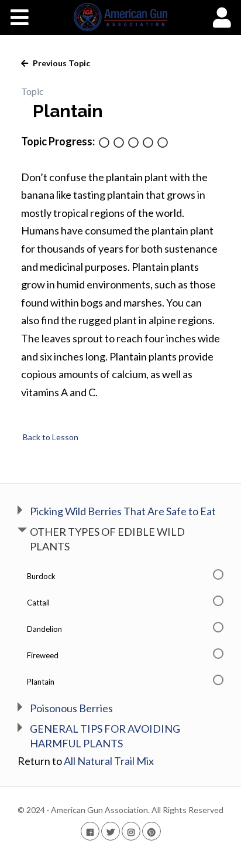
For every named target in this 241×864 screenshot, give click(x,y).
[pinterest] (151, 831)
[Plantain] (162, 143)
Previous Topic (60, 63)
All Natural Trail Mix (109, 760)
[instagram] (131, 831)
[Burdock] (104, 143)
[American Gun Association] (121, 17)
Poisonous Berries (71, 708)
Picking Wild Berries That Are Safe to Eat (123, 511)
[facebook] (90, 831)
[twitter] (110, 831)
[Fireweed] (148, 143)
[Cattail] (118, 143)
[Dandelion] (133, 143)
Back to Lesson (49, 437)
